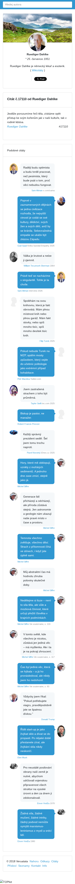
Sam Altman (37, 190)
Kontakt (36, 865)
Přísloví (12, 865)
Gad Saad (22, 246)
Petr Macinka (24, 379)
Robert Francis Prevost (28, 424)
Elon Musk (22, 757)
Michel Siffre (23, 486)
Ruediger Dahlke (37, 54)
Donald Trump (48, 719)
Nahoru (34, 861)
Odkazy (45, 861)
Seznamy (24, 865)
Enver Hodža (43, 803)
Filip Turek (44, 341)
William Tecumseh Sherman (36, 266)
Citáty (54, 861)
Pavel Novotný (34, 453)
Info (44, 865)
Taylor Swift (36, 403)
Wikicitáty (37, 70)
